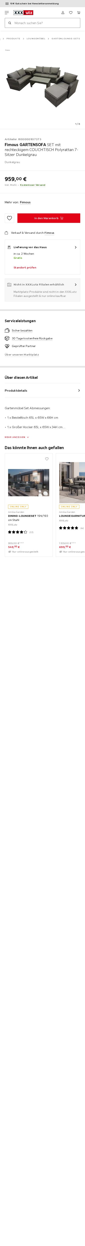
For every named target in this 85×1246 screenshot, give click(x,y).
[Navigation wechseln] (6, 12)
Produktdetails (16, 390)
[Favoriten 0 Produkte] (71, 12)
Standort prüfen (25, 267)
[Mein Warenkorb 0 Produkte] (79, 12)
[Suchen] (9, 23)
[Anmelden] (63, 12)
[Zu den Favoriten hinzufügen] (9, 218)
